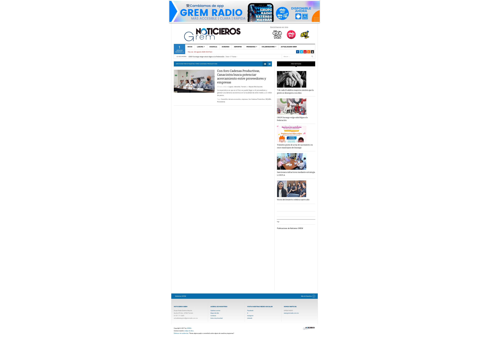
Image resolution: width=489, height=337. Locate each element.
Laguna (200, 47)
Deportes (238, 47)
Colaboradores (268, 47)
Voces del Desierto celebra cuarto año (293, 200)
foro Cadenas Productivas (257, 99)
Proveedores (221, 102)
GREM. (189, 328)
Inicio (189, 47)
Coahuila (213, 47)
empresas (245, 99)
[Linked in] (305, 51)
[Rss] (308, 51)
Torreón (243, 87)
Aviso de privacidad (216, 318)
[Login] (312, 51)
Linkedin (249, 318)
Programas (250, 47)
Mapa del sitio (214, 313)
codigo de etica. (189, 331)
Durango (225, 47)
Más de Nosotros (306, 296)
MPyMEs (268, 99)
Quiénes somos (215, 310)
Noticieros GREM (212, 34)
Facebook (250, 310)
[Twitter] (301, 51)
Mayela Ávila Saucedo (255, 87)
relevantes (237, 87)
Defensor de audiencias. (181, 333)
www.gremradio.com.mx (291, 313)
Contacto (213, 315)
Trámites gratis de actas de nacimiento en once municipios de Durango (214, 57)
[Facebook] (297, 51)
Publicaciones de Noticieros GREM (290, 228)
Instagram (250, 315)
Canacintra (224, 99)
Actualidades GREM (289, 47)
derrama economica (234, 99)
